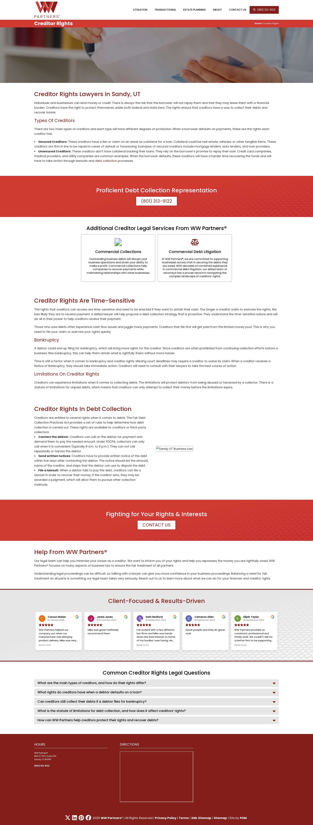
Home (258, 23)
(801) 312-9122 (266, 10)
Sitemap (220, 818)
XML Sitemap (201, 818)
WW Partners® (112, 818)
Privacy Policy (165, 818)
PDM (243, 818)
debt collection (106, 161)
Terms (184, 818)
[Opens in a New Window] (67, 818)
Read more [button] (45, 645)
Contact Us (156, 525)
